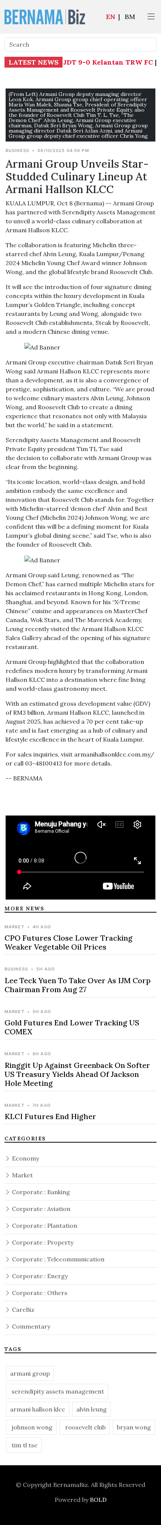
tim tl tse (23, 1445)
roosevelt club (85, 1427)
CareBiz (22, 1309)
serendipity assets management (57, 1391)
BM (130, 16)
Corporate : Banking (40, 1192)
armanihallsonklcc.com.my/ (114, 754)
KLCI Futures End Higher (50, 1116)
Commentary (30, 1326)
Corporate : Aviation (40, 1208)
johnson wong (31, 1427)
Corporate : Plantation (43, 1225)
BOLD (98, 1499)
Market (21, 1175)
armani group (30, 1373)
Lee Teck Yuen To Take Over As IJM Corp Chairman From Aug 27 (77, 985)
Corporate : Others (38, 1292)
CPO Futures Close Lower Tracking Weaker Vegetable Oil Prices (68, 942)
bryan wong (134, 1427)
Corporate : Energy (39, 1276)
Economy (24, 1158)
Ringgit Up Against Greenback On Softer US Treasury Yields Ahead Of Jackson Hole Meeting (77, 1074)
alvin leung (91, 1409)
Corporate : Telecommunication (57, 1259)
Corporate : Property (41, 1242)
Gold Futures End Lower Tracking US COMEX (71, 1027)
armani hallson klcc (37, 1409)
